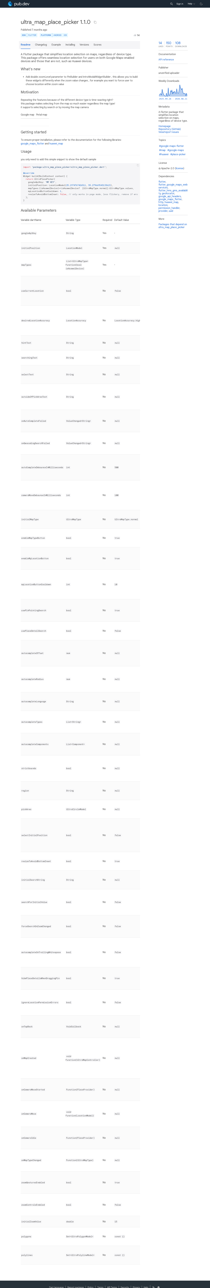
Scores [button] (97, 44)
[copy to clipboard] (137, 165)
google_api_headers (169, 196)
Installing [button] (70, 44)
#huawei (163, 154)
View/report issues (168, 132)
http (160, 202)
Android (57, 35)
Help (190, 3)
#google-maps (175, 150)
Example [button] (56, 44)
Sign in (179, 3)
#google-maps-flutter (171, 146)
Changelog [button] (41, 44)
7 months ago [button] (39, 29)
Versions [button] (84, 44)
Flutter (32, 35)
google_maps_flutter (32, 143)
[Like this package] (135, 35)
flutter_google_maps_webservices (173, 186)
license (179, 168)
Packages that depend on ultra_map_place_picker (172, 226)
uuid (171, 211)
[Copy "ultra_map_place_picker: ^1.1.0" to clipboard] (95, 22)
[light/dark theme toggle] (201, 4)
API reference (166, 59)
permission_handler (169, 208)
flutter (162, 181)
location (163, 205)
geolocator (168, 193)
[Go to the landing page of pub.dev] (18, 4)
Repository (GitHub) (169, 129)
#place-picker (178, 154)
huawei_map (56, 143)
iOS (65, 35)
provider (163, 211)
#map (162, 150)
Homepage (164, 126)
